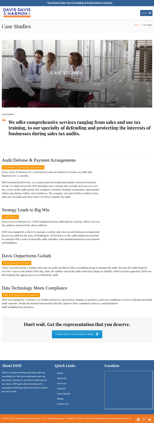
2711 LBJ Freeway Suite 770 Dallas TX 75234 (63, 419)
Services (61, 383)
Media (60, 399)
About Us (61, 378)
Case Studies (64, 393)
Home (136, 25)
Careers (61, 388)
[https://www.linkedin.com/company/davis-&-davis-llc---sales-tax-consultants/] (138, 419)
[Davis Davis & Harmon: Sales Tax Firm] (17, 13)
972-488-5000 (98, 419)
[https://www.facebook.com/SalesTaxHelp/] (144, 419)
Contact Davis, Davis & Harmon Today (74, 334)
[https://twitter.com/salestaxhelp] (149, 419)
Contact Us (62, 404)
